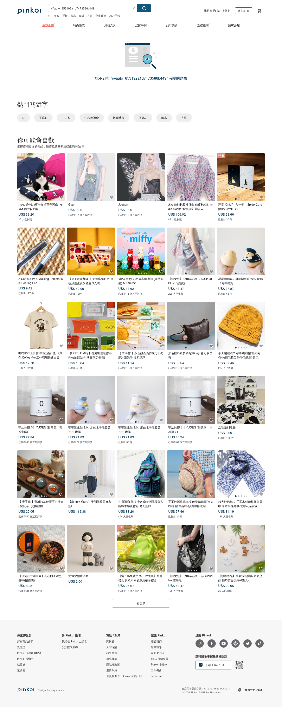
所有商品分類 (25, 641)
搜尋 (144, 8)
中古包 (66, 118)
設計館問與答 (70, 647)
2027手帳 (114, 16)
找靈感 (21, 664)
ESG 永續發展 (159, 658)
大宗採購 (111, 647)
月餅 (89, 16)
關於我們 (156, 641)
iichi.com (156, 676)
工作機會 (156, 670)
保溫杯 (143, 118)
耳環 (81, 16)
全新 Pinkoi (158, 653)
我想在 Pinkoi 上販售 (217, 10)
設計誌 (21, 647)
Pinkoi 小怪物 (159, 664)
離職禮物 (118, 118)
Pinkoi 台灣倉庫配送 (29, 653)
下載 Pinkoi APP (216, 665)
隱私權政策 (113, 664)
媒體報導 (156, 647)
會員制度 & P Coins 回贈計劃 (124, 676)
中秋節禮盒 (91, 118)
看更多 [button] (141, 603)
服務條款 (111, 658)
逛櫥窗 (21, 670)
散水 (73, 16)
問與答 (110, 641)
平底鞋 (43, 118)
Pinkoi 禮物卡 (25, 658)
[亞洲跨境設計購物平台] (29, 10)
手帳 (65, 16)
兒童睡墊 (100, 16)
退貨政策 (111, 670)
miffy (56, 16)
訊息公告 (111, 653)
